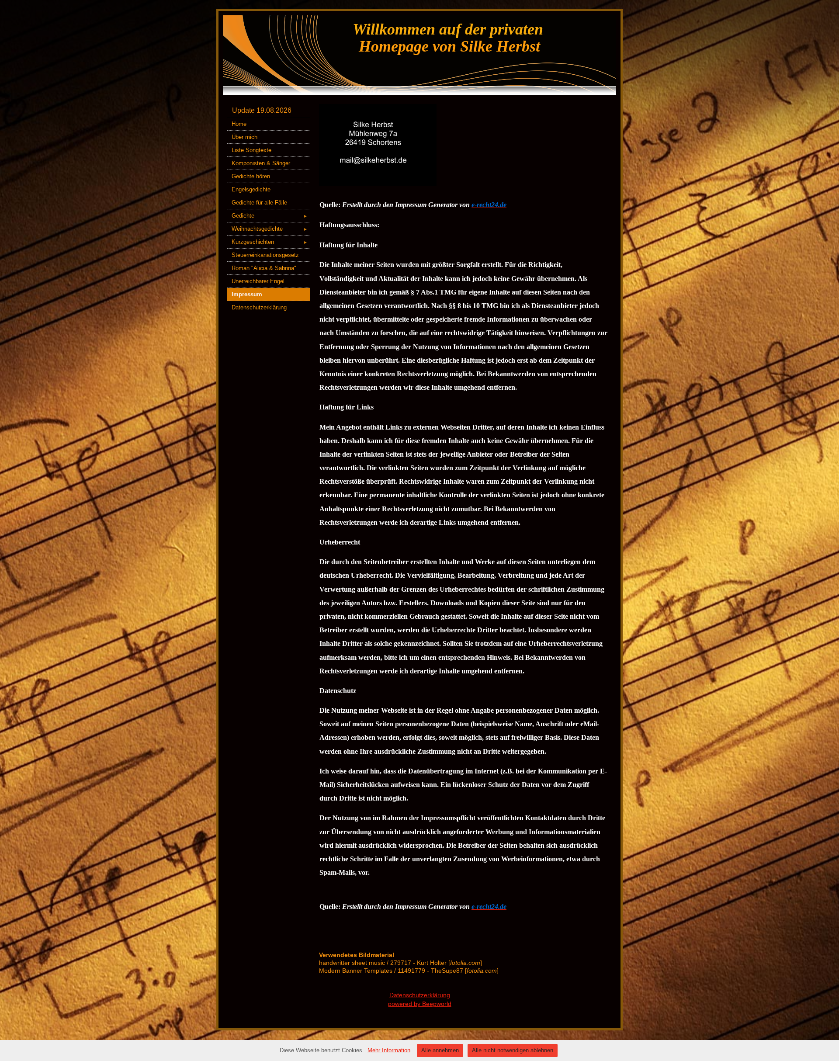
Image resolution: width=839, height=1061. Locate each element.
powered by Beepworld (419, 1003)
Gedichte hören (251, 176)
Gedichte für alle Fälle (259, 202)
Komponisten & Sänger (261, 163)
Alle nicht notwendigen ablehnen (512, 1050)
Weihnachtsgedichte (270, 228)
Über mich (244, 137)
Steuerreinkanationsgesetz (265, 255)
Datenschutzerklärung (259, 307)
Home (239, 124)
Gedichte (270, 215)
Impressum (247, 294)
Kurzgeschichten (270, 242)
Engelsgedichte (251, 189)
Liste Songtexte (251, 150)
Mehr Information (388, 1050)
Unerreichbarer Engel (258, 281)
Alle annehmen (440, 1050)
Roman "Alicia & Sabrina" (264, 268)
